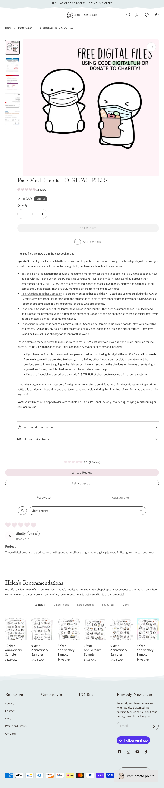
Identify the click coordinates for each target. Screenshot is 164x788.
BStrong (26, 274)
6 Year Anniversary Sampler (118, 649)
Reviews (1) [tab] (44, 497)
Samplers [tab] (40, 605)
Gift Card (10, 734)
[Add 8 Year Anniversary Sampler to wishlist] (62, 623)
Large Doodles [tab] (85, 605)
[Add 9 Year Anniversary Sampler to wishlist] (36, 623)
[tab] (12, 47)
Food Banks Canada (33, 309)
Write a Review (82, 472)
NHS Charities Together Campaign (41, 293)
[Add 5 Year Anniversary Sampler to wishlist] (141, 623)
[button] (7, 15)
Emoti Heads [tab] (61, 605)
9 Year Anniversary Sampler (39, 649)
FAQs (8, 718)
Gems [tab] (126, 605)
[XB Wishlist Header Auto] (146, 15)
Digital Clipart (25, 27)
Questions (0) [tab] (120, 497)
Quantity (22, 205)
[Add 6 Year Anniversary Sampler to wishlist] (115, 623)
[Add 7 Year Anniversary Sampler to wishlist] (89, 623)
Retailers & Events (16, 726)
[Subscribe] (154, 726)
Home (8, 27)
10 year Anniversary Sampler (13, 649)
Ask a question (82, 483)
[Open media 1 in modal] (151, 47)
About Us (10, 703)
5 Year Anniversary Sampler (145, 649)
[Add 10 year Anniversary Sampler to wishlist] (10, 623)
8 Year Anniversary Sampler (66, 649)
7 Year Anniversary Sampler (92, 649)
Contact (9, 711)
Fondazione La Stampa (34, 324)
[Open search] (22, 510)
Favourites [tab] (108, 605)
